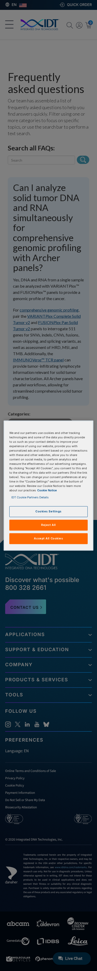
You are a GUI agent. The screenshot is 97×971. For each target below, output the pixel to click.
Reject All (48, 525)
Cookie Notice (47, 490)
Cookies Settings (48, 511)
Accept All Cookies (48, 538)
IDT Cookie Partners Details (30, 497)
